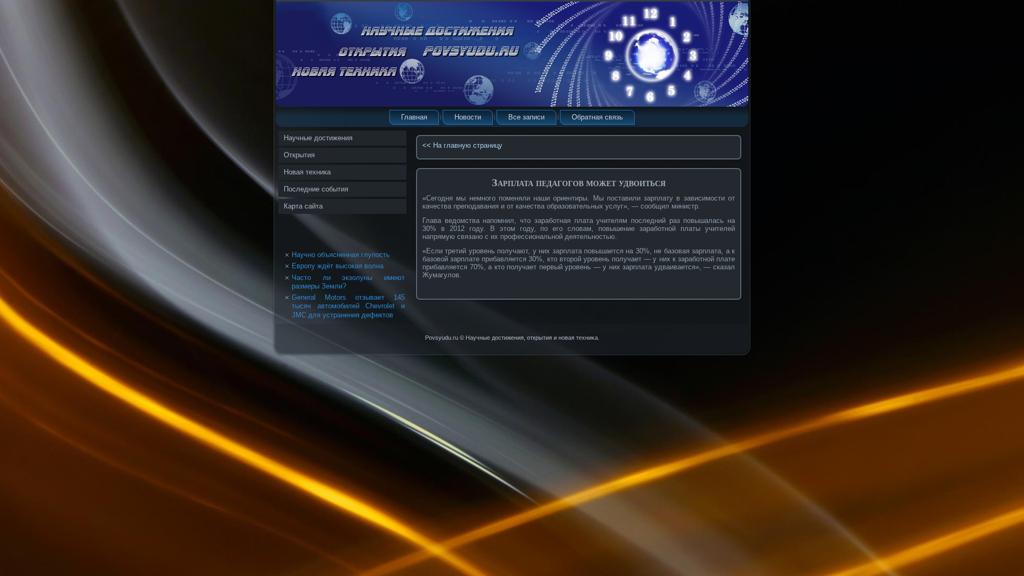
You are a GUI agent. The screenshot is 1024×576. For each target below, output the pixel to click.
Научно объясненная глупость (341, 255)
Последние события (316, 189)
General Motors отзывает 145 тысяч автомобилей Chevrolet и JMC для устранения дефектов (348, 306)
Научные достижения (318, 138)
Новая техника (307, 172)
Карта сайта (303, 206)
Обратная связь (597, 117)
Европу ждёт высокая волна (337, 266)
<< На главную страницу (462, 145)
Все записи (526, 117)
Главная (414, 117)
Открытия (299, 155)
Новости (467, 117)
